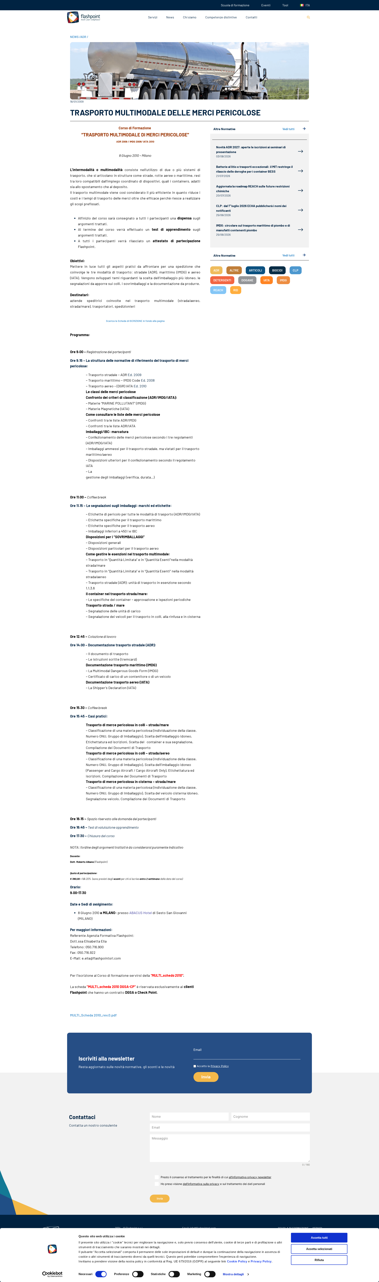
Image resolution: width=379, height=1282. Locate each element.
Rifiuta (319, 1260)
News (170, 17)
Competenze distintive (221, 17)
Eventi (265, 5)
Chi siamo (189, 17)
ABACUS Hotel (140, 912)
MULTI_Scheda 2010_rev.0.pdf (93, 1015)
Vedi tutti (288, 129)
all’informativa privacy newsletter (250, 1177)
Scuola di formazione (235, 5)
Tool (285, 5)
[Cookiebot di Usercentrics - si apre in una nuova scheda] (52, 1274)
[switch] (138, 1274)
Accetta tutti (319, 1237)
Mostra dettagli (233, 1274)
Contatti (251, 17)
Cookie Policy (237, 1261)
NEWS (75, 37)
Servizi (152, 17)
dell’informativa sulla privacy (201, 1184)
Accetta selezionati (319, 1249)
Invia (160, 1198)
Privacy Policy (261, 1261)
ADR (84, 37)
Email (197, 1049)
